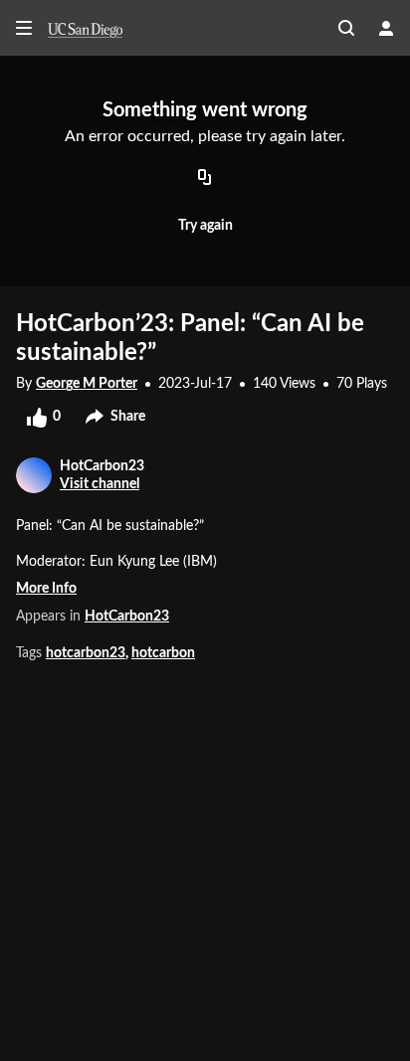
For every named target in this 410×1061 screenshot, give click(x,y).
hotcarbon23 (85, 653)
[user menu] (386, 28)
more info (46, 589)
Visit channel (99, 484)
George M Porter (86, 384)
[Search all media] (346, 28)
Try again (205, 226)
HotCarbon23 (127, 616)
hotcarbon (163, 653)
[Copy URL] (205, 179)
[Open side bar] (24, 28)
